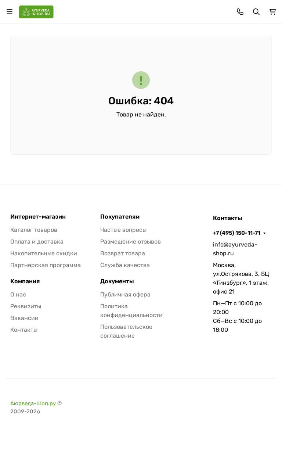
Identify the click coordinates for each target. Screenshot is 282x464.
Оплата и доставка (37, 241)
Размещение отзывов (130, 241)
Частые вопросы (123, 229)
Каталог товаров (33, 229)
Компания (25, 281)
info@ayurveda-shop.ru (235, 249)
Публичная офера (125, 294)
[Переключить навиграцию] (9, 12)
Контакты (23, 329)
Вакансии (24, 317)
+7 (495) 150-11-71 (236, 233)
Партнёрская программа (45, 265)
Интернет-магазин (38, 217)
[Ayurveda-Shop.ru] (36, 11)
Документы (117, 281)
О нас (18, 294)
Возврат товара (122, 253)
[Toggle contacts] (240, 12)
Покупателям (120, 217)
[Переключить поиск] (256, 12)
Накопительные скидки (43, 253)
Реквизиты (25, 306)
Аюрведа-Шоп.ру (33, 403)
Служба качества (125, 265)
